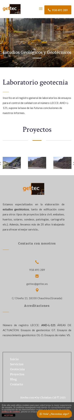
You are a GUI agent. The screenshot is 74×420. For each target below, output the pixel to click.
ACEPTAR (8, 415)
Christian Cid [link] (48, 397)
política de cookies (11, 411)
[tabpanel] (37, 33)
